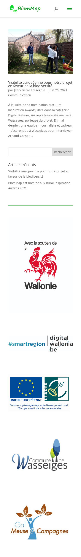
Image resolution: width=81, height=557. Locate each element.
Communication (19, 95)
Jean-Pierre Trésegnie (29, 90)
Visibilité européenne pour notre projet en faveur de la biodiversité (40, 84)
